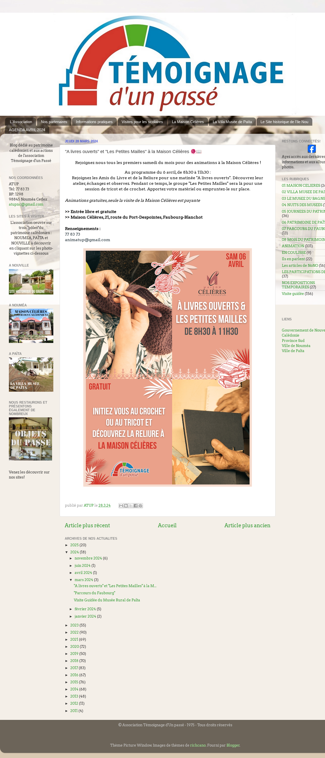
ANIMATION (293, 246)
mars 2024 (84, 580)
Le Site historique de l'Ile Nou (284, 122)
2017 (74, 668)
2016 (74, 675)
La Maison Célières (188, 122)
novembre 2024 (89, 558)
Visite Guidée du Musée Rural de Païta (107, 600)
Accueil (167, 525)
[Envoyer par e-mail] (121, 505)
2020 (75, 646)
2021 (74, 639)
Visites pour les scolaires (142, 122)
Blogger (233, 745)
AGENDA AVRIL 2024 (27, 130)
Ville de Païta (293, 351)
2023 (74, 625)
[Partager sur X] (130, 505)
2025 (74, 545)
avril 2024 (84, 572)
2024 (75, 552)
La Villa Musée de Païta (232, 122)
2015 (74, 682)
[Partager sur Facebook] (135, 505)
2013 (74, 696)
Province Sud (293, 340)
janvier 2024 (86, 616)
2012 (74, 703)
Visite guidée (293, 293)
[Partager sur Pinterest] (140, 505)
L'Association (21, 122)
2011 (74, 710)
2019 (74, 653)
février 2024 (86, 609)
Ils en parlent (293, 259)
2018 (74, 660)
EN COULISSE (294, 252)
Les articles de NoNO (300, 265)
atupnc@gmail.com (26, 204)
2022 (74, 632)
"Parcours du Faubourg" (94, 593)
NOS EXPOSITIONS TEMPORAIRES (298, 285)
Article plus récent (87, 525)
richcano (198, 745)
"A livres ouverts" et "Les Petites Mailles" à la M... (115, 586)
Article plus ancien (247, 525)
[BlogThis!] (125, 505)
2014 (74, 689)
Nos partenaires (54, 122)
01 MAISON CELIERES (301, 185)
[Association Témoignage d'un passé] (312, 151)
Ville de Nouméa (296, 345)
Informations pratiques (94, 122)
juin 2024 (83, 565)
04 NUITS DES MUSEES (302, 205)
